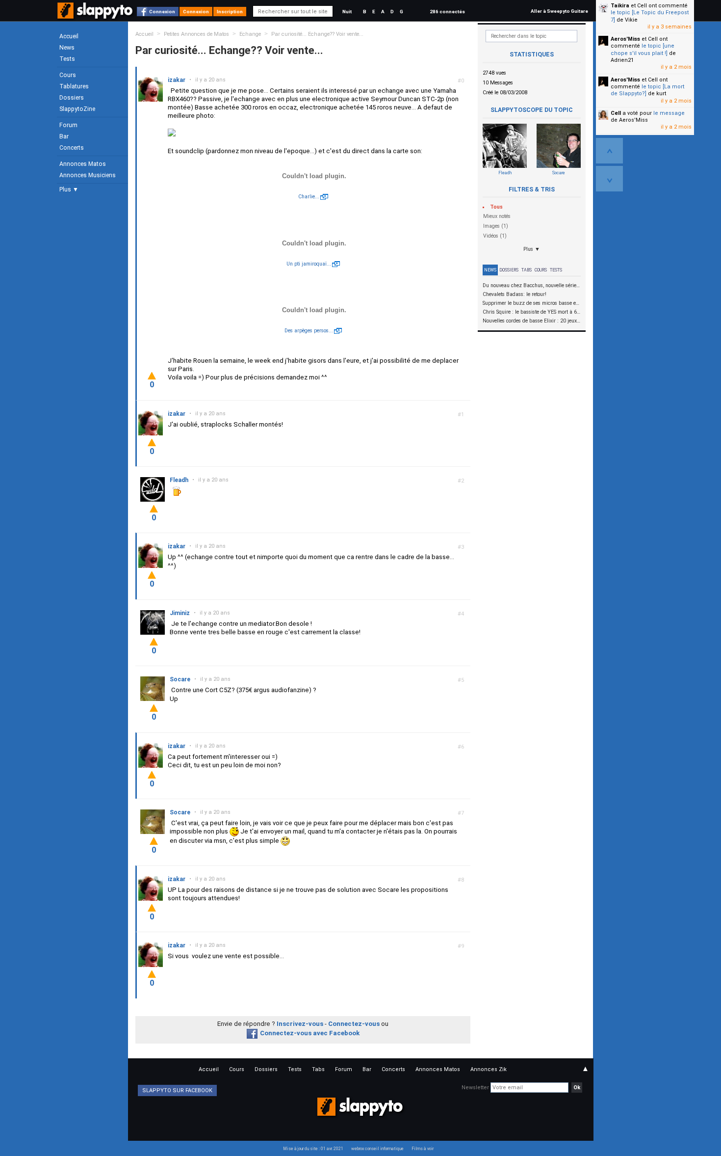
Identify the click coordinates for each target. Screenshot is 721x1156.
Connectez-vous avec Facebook (310, 1033)
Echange (250, 34)
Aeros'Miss (625, 39)
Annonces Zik (488, 1069)
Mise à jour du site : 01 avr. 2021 (313, 1148)
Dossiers (71, 97)
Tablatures (74, 86)
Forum (68, 125)
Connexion (162, 11)
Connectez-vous (354, 1023)
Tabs (526, 270)
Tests (67, 58)
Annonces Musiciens (87, 175)
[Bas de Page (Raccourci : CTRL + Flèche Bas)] (609, 178)
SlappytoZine (77, 109)
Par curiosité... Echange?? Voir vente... (317, 34)
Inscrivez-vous (300, 1023)
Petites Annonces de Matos (196, 34)
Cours (67, 75)
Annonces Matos (82, 164)
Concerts (71, 147)
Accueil (68, 36)
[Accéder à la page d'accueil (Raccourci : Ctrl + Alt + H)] (96, 15)
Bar (64, 136)
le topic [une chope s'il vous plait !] (642, 49)
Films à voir (423, 1148)
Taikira (620, 5)
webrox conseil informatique (377, 1148)
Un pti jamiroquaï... (308, 264)
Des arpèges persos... (308, 330)
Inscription (230, 11)
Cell (616, 113)
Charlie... (308, 196)
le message (669, 113)
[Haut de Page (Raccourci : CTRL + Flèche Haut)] (609, 150)
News (67, 47)
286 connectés (447, 11)
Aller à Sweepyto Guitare (559, 11)
